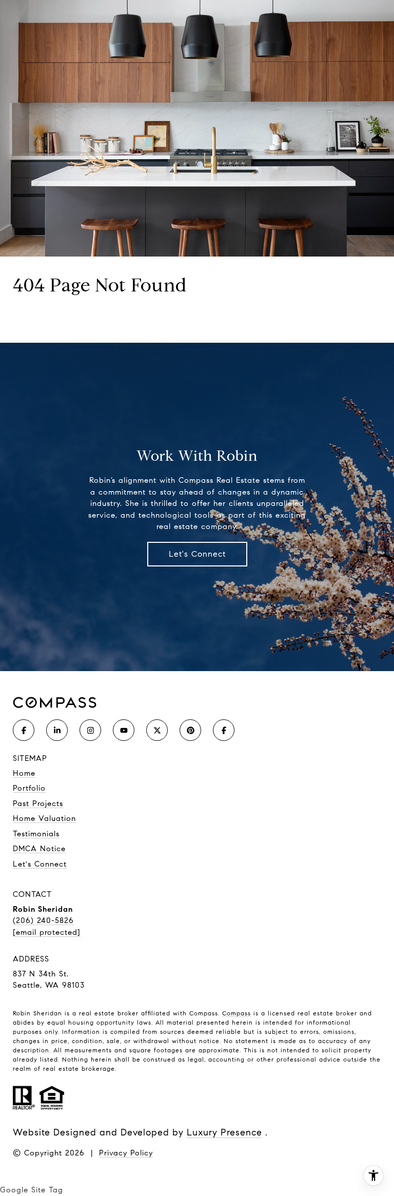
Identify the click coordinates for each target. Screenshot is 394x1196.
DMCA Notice (39, 848)
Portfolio (29, 788)
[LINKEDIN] (57, 730)
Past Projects (38, 803)
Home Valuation (44, 818)
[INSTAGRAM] (90, 730)
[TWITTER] (157, 730)
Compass (236, 1013)
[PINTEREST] (190, 730)
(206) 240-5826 (43, 920)
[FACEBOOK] (23, 730)
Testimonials (36, 833)
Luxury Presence (224, 1132)
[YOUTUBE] (123, 730)
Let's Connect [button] (197, 554)
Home (24, 773)
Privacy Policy (126, 1153)
